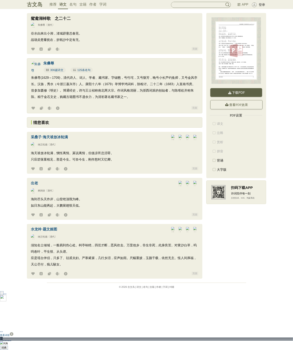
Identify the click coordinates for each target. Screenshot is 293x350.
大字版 (221, 169)
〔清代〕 (50, 25)
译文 (220, 123)
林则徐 (41, 190)
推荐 (53, 4)
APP (245, 4)
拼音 (220, 151)
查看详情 (5, 335)
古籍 (83, 4)
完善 (195, 48)
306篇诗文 (56, 70)
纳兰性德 (42, 144)
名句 (73, 4)
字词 (102, 4)
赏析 (220, 142)
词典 (4, 347)
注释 (220, 133)
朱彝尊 (41, 25)
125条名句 (83, 70)
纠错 (171, 287)
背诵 (220, 160)
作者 (92, 4)
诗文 (63, 4)
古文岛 (34, 4)
